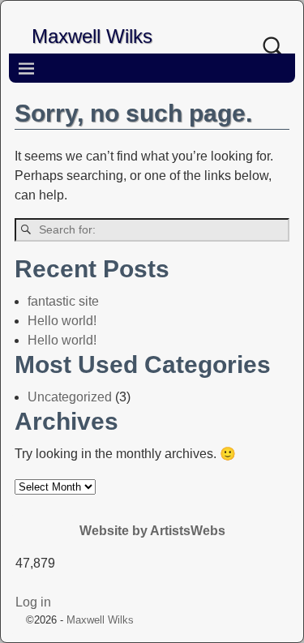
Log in (33, 602)
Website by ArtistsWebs (152, 531)
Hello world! (62, 321)
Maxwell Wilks (92, 36)
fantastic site (63, 301)
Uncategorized (70, 397)
